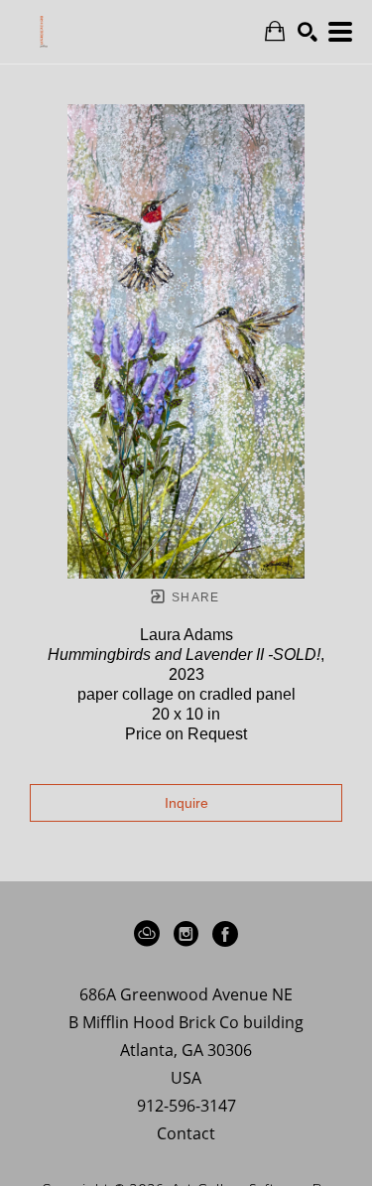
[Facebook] (225, 934)
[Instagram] (189, 934)
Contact (186, 1133)
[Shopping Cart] (275, 31)
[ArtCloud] (150, 934)
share (194, 597)
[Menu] (340, 32)
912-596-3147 (186, 1107)
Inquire (186, 803)
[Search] (307, 32)
